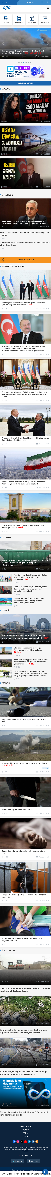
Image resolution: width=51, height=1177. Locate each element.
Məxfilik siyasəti (33, 1170)
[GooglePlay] (18, 1161)
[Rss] (36, 1141)
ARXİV (25, 1133)
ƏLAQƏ (25, 1130)
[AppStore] (33, 1161)
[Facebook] (14, 1141)
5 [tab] (28, 62)
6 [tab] (30, 62)
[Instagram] (17, 1141)
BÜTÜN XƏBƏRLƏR (25, 83)
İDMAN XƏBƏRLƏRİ (25, 260)
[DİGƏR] (47, 8)
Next (47, 43)
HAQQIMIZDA (25, 1127)
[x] (21, 1141)
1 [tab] (19, 62)
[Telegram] (29, 1141)
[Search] (42, 2)
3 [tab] (23, 62)
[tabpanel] (25, 43)
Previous (3, 43)
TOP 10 (25, 1136)
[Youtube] (25, 1141)
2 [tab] (21, 62)
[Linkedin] (33, 1141)
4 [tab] (26, 62)
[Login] (48, 2)
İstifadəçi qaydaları (19, 1170)
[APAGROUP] (25, 1155)
